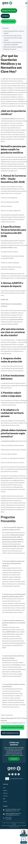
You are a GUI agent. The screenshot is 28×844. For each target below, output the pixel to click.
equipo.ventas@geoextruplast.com (15, 723)
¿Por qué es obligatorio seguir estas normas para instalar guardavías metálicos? (13, 563)
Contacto (5, 801)
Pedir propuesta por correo (10, 733)
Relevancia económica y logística (13, 47)
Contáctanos (14, 759)
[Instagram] (9, 774)
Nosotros (5, 790)
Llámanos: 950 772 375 (9, 10)
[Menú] (26, 3)
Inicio (4, 787)
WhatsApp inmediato (8, 21)
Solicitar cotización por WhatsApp (12, 727)
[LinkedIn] (16, 774)
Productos (5, 793)
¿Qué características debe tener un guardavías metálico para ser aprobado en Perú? (13, 623)
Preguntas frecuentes (10, 49)
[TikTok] (19, 774)
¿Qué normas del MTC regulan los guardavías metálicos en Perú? (12, 529)
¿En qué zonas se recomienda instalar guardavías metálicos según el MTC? (13, 595)
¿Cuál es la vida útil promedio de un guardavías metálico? (13, 657)
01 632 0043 (8, 819)
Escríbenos (5, 16)
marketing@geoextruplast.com (12, 815)
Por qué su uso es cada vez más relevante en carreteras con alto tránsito (13, 38)
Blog (4, 798)
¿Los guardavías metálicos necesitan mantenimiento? (13, 685)
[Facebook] (12, 774)
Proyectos (5, 796)
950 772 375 (17, 718)
